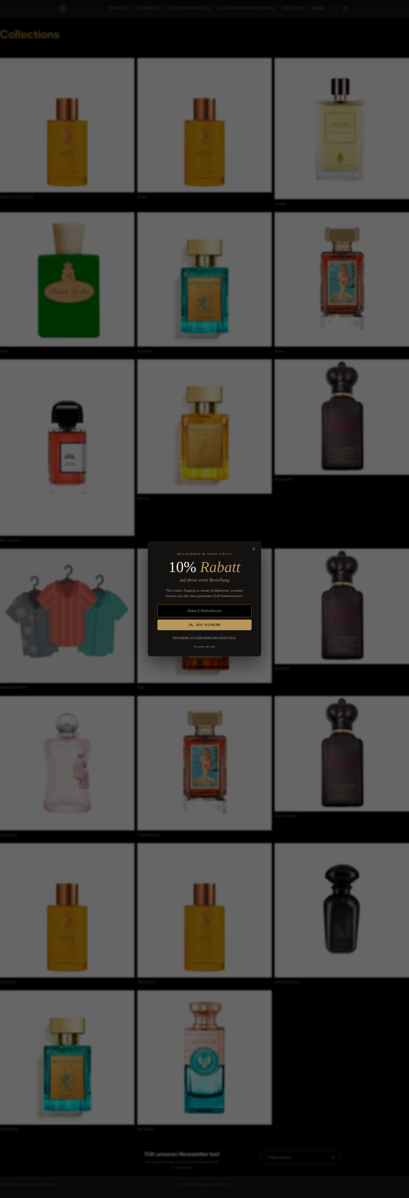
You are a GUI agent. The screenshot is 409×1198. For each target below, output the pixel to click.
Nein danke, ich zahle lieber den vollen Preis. (204, 637)
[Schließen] (254, 549)
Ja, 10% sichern (204, 625)
